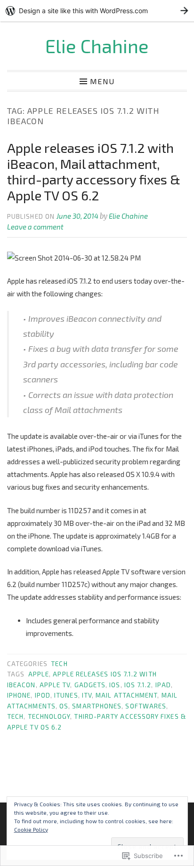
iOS (114, 685)
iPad (163, 685)
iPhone (19, 695)
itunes (66, 695)
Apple (38, 674)
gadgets (90, 685)
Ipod (42, 695)
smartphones (96, 706)
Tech (59, 663)
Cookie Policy (31, 829)
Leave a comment (35, 226)
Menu (102, 81)
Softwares (145, 706)
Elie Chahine (97, 45)
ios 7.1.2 (138, 685)
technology (49, 716)
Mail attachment (126, 695)
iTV (87, 695)
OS (63, 706)
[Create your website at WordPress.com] (97, 10)
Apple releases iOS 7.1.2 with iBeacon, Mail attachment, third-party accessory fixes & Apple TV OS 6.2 (93, 171)
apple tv (55, 685)
